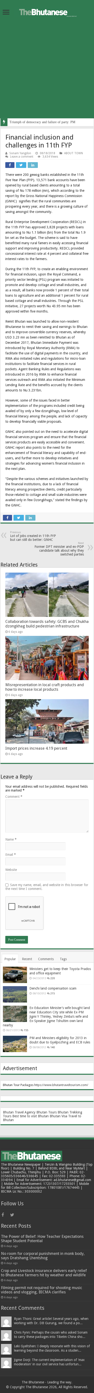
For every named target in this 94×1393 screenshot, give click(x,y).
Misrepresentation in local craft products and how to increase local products (44, 687)
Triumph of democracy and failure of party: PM (42, 122)
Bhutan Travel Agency (19, 1112)
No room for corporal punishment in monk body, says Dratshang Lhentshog (43, 1255)
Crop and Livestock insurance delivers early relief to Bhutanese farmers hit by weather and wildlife (44, 1272)
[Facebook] (5, 1215)
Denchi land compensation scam (52, 988)
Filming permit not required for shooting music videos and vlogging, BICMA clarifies (41, 1289)
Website (11, 870)
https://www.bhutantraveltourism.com (60, 1085)
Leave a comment (21, 156)
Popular (10, 959)
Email (10, 854)
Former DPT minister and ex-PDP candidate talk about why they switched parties (59, 549)
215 (52, 993)
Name (11, 839)
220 (52, 978)
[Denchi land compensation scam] (15, 994)
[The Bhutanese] (47, 11)
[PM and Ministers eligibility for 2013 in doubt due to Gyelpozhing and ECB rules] (15, 1044)
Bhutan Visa (58, 1116)
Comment (13, 797)
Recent (27, 959)
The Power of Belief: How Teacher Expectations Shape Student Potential (42, 1238)
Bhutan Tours (46, 1112)
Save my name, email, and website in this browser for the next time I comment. (46, 887)
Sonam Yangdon (20, 153)
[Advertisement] (47, 71)
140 (52, 1047)
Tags (63, 959)
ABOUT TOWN (73, 153)
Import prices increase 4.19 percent (36, 748)
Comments (46, 959)
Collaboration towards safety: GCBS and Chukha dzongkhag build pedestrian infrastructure (47, 623)
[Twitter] (14, 1215)
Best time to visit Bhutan (30, 1116)
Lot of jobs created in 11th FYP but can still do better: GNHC (33, 536)
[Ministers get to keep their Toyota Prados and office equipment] (15, 975)
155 (26, 1030)
